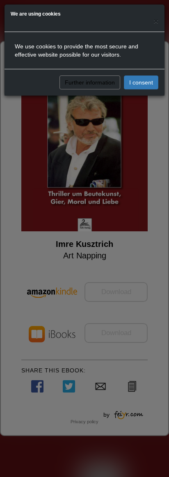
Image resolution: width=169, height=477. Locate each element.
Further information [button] (90, 82)
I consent (141, 82)
